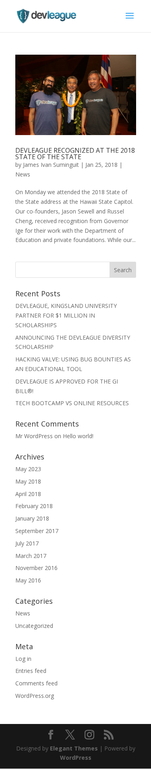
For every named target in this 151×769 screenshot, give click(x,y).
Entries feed (30, 671)
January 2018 (32, 518)
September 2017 (36, 531)
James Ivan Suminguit (51, 164)
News (22, 174)
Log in (23, 658)
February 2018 (34, 506)
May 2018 (28, 481)
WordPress (75, 757)
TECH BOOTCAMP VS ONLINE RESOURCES (72, 403)
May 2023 (28, 469)
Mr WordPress (34, 436)
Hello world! (78, 436)
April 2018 (28, 494)
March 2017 (30, 556)
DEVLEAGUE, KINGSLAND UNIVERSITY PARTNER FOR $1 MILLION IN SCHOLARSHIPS (66, 315)
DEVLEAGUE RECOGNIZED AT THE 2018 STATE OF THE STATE (75, 153)
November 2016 (36, 568)
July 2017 (27, 543)
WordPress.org (34, 695)
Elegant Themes (74, 748)
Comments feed (36, 683)
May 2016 (28, 580)
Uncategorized (34, 626)
